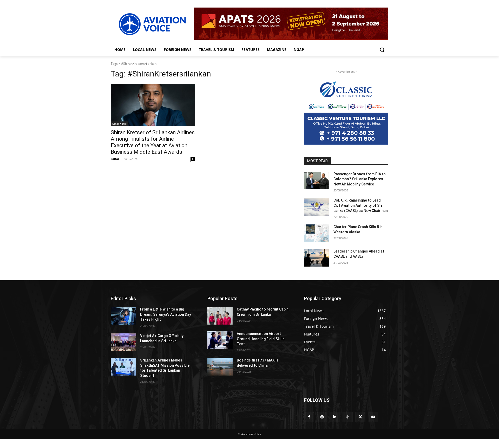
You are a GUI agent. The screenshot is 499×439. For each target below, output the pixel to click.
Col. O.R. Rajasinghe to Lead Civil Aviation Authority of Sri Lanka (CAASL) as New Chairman (360, 205)
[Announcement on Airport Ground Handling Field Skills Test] (220, 340)
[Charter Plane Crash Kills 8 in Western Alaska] (316, 233)
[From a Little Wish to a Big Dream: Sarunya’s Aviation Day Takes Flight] (123, 316)
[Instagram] (322, 417)
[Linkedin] (335, 417)
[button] (382, 49)
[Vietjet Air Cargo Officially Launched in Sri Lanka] (123, 342)
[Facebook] (309, 417)
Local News (119, 123)
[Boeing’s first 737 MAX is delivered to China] (220, 367)
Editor (115, 159)
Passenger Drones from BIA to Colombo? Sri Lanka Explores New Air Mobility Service (359, 179)
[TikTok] (348, 417)
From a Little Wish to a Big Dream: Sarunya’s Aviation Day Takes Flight (165, 314)
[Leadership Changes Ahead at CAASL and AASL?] (316, 258)
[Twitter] (360, 417)
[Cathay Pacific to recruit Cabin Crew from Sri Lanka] (220, 316)
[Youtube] (373, 417)
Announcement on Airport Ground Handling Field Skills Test (261, 339)
